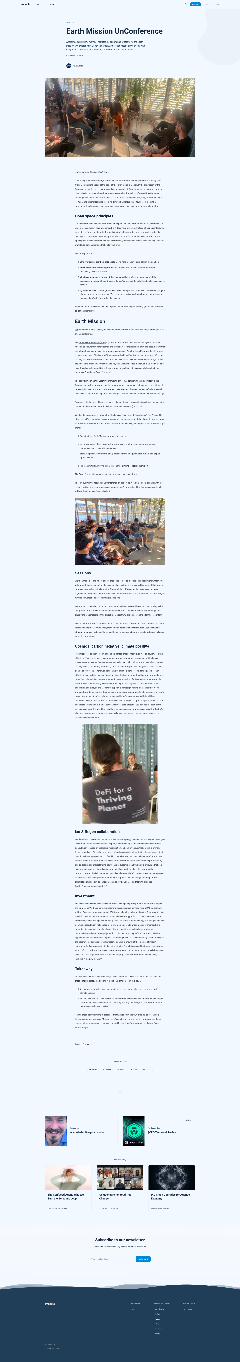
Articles (69, 23)
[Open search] (218, 4)
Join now (142, 1259)
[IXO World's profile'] (68, 65)
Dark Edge (103, 172)
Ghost (58, 1348)
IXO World (79, 66)
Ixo (76, 329)
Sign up (195, 4)
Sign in (207, 4)
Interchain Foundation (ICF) (92, 342)
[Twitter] (186, 4)
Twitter (189, 1309)
